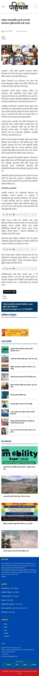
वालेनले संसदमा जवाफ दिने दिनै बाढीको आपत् (16, 551)
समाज (5, 630)
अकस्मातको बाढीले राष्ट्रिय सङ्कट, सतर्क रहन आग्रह (16, 496)
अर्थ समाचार (6, 636)
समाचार (6, 627)
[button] (3, 6)
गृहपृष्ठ (5, 624)
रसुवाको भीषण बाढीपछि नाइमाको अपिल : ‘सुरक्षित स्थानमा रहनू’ (19, 468)
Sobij (19, 673)
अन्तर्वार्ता (6, 633)
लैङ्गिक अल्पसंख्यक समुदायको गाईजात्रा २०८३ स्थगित (17, 523)
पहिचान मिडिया (8, 31)
